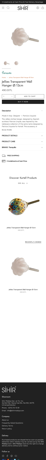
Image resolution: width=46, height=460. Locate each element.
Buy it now (23, 102)
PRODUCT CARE (8, 141)
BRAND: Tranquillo (9, 147)
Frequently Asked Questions (12, 423)
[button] (8, 7)
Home (4, 77)
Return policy (7, 429)
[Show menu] (3, 7)
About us (5, 420)
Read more (7, 130)
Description (6, 111)
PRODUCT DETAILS (9, 136)
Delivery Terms (7, 426)
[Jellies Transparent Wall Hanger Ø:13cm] (21, 206)
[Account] (37, 7)
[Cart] (42, 7)
